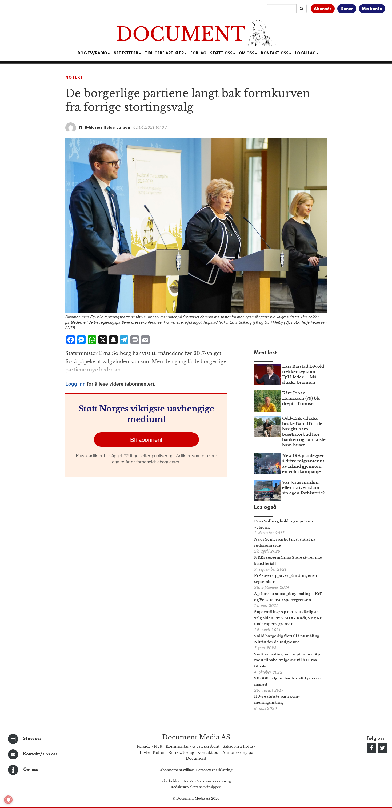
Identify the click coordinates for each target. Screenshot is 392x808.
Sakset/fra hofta (238, 746)
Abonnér (322, 9)
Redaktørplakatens (187, 787)
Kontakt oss (275, 53)
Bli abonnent (146, 439)
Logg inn (75, 383)
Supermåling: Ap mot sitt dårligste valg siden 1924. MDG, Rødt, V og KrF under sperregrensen (289, 618)
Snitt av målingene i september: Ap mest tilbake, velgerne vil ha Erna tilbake (287, 660)
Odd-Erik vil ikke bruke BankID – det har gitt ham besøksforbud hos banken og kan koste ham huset (304, 431)
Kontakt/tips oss (40, 754)
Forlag (198, 53)
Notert (74, 77)
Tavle (144, 752)
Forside (144, 746)
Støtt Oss (221, 53)
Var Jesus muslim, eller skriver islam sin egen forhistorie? (303, 487)
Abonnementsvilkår (177, 770)
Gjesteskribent (205, 746)
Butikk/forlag (181, 752)
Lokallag (305, 53)
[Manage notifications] (8, 799)
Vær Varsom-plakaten (207, 781)
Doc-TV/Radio (92, 53)
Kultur (159, 752)
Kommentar (177, 746)
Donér (347, 9)
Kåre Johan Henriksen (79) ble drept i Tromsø (301, 398)
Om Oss (246, 53)
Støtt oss (32, 739)
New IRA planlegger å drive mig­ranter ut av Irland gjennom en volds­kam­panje (303, 463)
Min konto (372, 9)
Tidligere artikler (164, 53)
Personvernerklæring (214, 770)
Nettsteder (126, 53)
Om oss (30, 769)
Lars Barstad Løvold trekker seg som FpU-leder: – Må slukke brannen (303, 374)
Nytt (158, 746)
